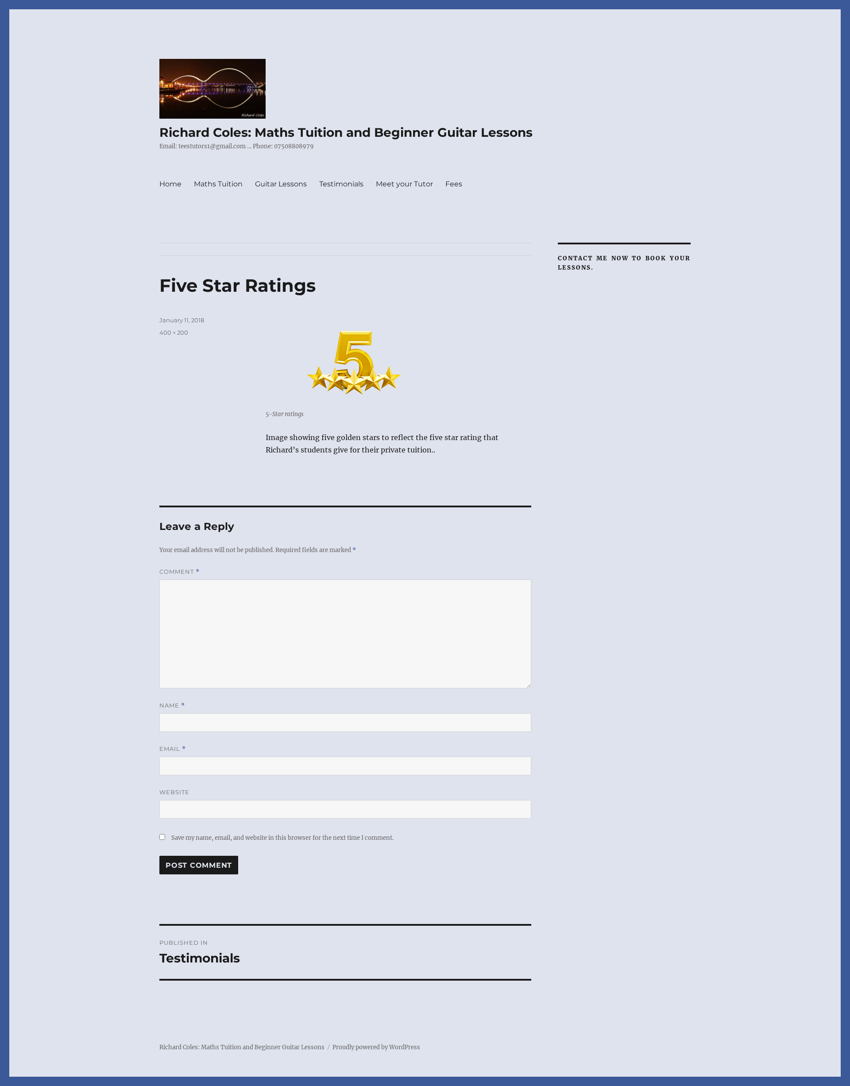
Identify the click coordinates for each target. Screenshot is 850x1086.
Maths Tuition (218, 184)
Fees (453, 184)
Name (172, 705)
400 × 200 (173, 332)
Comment (179, 572)
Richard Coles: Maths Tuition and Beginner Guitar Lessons (346, 132)
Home (170, 184)
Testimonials (341, 184)
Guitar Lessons (281, 184)
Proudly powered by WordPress (376, 1047)
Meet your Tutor (404, 184)
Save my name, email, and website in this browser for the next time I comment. (282, 838)
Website (174, 792)
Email (172, 749)
